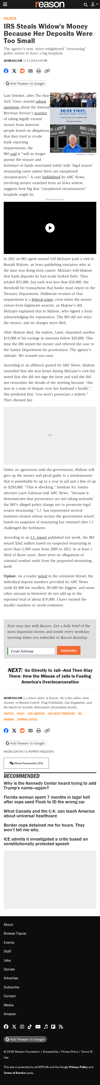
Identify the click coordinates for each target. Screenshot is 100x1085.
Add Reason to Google (27, 83)
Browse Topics (15, 933)
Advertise (11, 978)
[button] (94, 4)
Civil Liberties (36, 713)
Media (8, 1004)
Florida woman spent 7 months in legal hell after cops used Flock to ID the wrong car (47, 799)
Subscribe (69, 650)
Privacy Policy (69, 1052)
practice (40, 113)
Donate (9, 969)
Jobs (7, 960)
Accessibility (50, 1052)
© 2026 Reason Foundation (22, 1052)
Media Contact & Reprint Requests (29, 752)
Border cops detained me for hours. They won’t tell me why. (44, 827)
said (13, 154)
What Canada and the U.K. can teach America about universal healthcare (49, 813)
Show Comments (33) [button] (28, 763)
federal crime (42, 299)
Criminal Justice (27, 719)
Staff (7, 951)
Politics (10, 18)
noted (42, 576)
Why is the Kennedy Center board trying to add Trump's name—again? (50, 785)
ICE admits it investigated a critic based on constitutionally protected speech (46, 841)
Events (9, 942)
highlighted (51, 177)
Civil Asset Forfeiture (61, 713)
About (8, 924)
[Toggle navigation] (5, 4)
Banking (9, 719)
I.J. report (38, 537)
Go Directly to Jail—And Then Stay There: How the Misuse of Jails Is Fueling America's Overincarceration (50, 676)
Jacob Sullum (13, 61)
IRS (80, 713)
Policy (20, 713)
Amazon (10, 1013)
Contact (10, 996)
